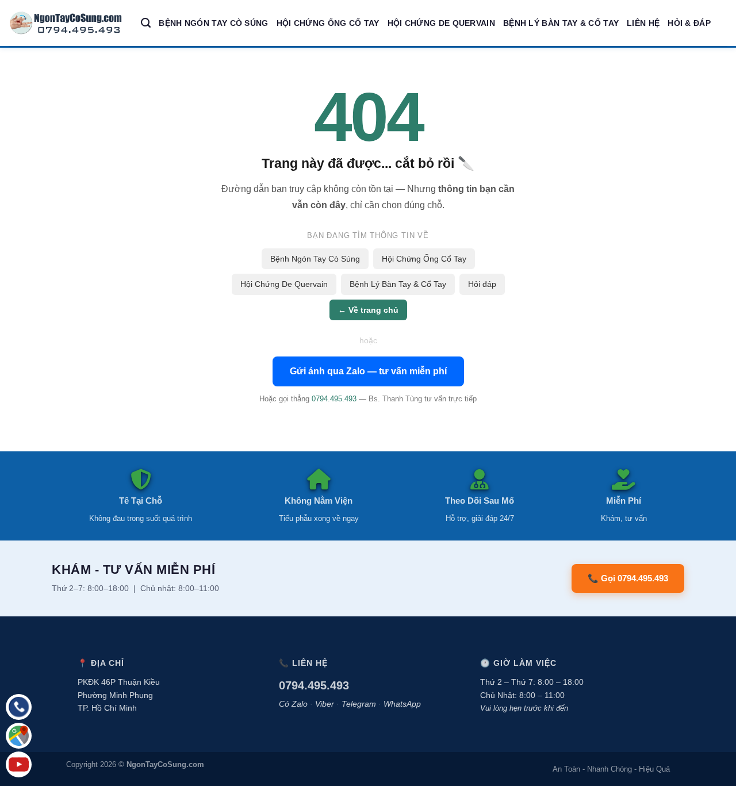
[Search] (146, 22)
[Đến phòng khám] (19, 736)
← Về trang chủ (368, 310)
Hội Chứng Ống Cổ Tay (328, 23)
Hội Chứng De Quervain (441, 23)
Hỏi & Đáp (689, 23)
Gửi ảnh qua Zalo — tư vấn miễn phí (368, 371)
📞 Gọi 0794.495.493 (628, 578)
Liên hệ (643, 23)
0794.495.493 (334, 398)
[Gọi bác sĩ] (19, 707)
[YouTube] (19, 764)
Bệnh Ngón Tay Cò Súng (213, 23)
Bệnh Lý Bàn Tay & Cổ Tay (561, 23)
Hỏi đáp (482, 284)
